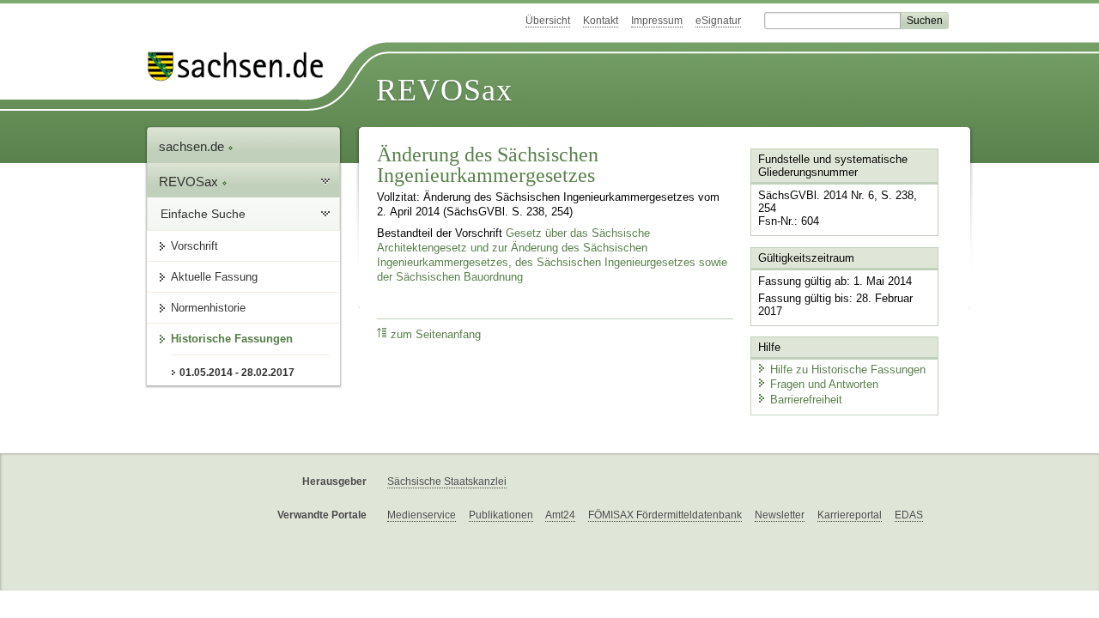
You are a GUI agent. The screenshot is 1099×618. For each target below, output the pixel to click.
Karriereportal (849, 515)
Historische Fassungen (232, 338)
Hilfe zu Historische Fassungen (848, 369)
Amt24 (560, 515)
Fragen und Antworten (824, 384)
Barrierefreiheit (806, 399)
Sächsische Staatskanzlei (447, 482)
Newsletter (780, 515)
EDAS (909, 515)
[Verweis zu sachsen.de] (242, 67)
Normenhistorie (208, 307)
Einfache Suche (203, 214)
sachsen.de (193, 146)
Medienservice (421, 515)
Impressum (657, 21)
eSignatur (718, 21)
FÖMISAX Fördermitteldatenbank (665, 515)
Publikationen (501, 515)
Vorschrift (194, 245)
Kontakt (600, 21)
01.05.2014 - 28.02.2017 (236, 373)
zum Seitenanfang (436, 335)
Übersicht (547, 21)
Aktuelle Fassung (214, 276)
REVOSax (444, 90)
